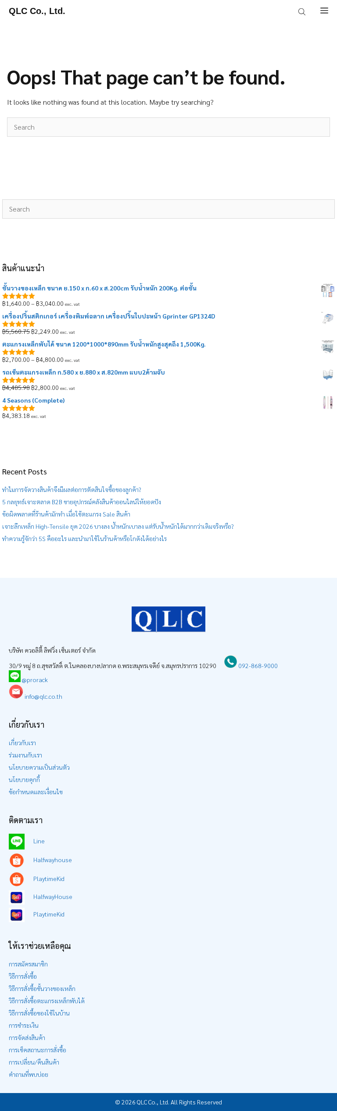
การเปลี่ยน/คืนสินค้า (34, 1062)
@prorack (35, 679)
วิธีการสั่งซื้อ (23, 976)
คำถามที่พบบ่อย (28, 1074)
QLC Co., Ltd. (37, 11)
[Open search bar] (302, 11)
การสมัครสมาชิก (28, 964)
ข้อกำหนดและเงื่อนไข (36, 792)
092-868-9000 (257, 665)
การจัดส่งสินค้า (27, 1037)
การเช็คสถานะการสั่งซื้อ (37, 1050)
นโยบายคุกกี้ (24, 779)
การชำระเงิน (24, 1025)
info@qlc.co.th (42, 696)
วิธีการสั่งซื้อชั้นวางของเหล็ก (42, 988)
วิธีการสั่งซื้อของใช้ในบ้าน (39, 1013)
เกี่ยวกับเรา (22, 743)
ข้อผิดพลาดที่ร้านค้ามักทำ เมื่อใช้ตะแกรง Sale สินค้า (66, 514)
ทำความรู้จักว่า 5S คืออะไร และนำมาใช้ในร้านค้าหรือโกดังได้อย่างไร (84, 538)
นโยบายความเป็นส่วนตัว (39, 767)
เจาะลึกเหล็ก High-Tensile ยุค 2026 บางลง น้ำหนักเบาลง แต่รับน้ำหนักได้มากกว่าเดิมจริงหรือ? (118, 526)
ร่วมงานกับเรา (25, 755)
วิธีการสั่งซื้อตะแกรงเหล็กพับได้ (47, 1001)
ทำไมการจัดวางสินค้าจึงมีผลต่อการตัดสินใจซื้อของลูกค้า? (71, 489)
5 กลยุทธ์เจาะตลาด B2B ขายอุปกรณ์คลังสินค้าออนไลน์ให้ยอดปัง (81, 502)
